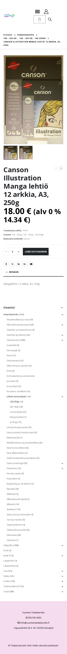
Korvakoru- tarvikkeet (16, 391)
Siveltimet (11, 509)
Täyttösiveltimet (14, 524)
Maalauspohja (13, 437)
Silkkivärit (11, 504)
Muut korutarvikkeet (16, 447)
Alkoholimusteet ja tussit (18, 324)
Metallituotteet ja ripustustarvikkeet (22, 442)
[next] (61, 168)
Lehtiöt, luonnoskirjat (16, 396)
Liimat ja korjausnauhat (17, 427)
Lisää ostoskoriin (36, 251)
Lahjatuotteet (9, 565)
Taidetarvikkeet (10, 586)
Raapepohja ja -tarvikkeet (18, 483)
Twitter (12, 264)
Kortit (9, 370)
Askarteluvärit (13, 340)
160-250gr (39, 234)
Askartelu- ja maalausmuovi (19, 329)
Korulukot (11, 381)
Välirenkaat (12, 535)
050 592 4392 (34, 617)
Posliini (6, 581)
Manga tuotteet (17, 417)
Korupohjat (12, 386)
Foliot (9, 355)
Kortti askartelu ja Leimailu (18, 376)
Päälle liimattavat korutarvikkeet (21, 458)
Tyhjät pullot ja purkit (16, 529)
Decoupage (12, 350)
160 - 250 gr (17, 234)
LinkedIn (18, 264)
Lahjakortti (8, 560)
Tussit (6, 591)
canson (26, 238)
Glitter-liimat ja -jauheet (17, 365)
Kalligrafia (7, 545)
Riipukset (11, 488)
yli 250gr (14, 422)
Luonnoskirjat (16, 411)
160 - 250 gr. (28, 234)
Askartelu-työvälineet (16, 334)
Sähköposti (31, 264)
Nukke (6, 576)
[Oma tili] (46, 11)
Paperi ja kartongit (15, 463)
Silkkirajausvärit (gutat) (17, 499)
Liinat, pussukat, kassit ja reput (20, 432)
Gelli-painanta (13, 360)
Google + (25, 264)
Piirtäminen (12, 468)
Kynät (5, 555)
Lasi (5, 571)
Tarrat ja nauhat (14, 519)
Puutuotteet (12, 478)
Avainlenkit (11, 345)
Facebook (6, 264)
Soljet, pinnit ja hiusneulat (18, 514)
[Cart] (40, 19)
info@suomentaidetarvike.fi (34, 622)
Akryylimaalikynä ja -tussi (18, 319)
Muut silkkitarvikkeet (16, 453)
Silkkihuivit (11, 494)
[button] (37, 11)
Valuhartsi (11, 540)
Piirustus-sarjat (13, 473)
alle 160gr (14, 406)
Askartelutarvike (10, 314)
